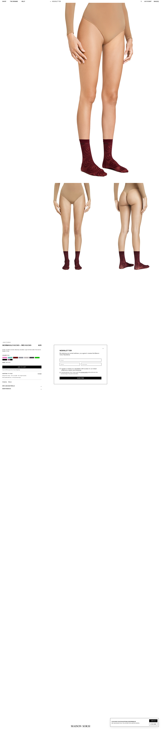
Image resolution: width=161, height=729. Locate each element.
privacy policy (84, 372)
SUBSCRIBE (80, 378)
